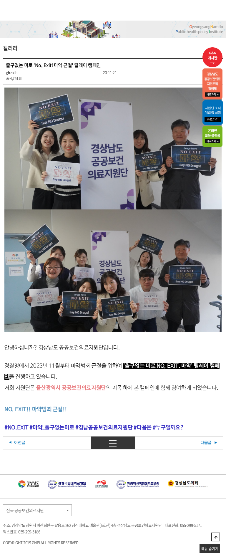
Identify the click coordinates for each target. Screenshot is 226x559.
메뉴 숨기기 (209, 548)
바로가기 (213, 119)
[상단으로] (215, 537)
